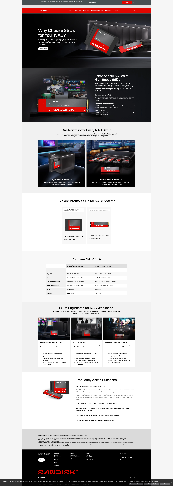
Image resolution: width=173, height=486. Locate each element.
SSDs (70, 10)
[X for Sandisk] (128, 457)
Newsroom (56, 461)
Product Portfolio (73, 455)
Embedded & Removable (97, 10)
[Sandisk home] (43, 11)
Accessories (108, 10)
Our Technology (57, 456)
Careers (56, 463)
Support (116, 10)
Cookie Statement (154, 481)
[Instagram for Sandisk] (120, 457)
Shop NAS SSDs (43, 48)
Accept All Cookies (165, 483)
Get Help (88, 455)
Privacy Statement (144, 481)
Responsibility (57, 458)
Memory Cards (78, 10)
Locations (56, 462)
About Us (56, 455)
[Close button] (133, 2)
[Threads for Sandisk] (120, 459)
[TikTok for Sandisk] (126, 457)
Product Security (89, 459)
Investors (56, 459)
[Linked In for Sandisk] (131, 457)
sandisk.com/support (45, 441)
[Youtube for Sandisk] (133, 457)
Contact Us (56, 465)
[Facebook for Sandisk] (123, 457)
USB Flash (86, 10)
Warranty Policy (89, 456)
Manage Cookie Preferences (136, 483)
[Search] (134, 11)
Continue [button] (127, 2)
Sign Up (41, 459)
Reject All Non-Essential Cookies (151, 483)
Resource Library (89, 458)
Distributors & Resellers (75, 456)
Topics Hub (72, 458)
